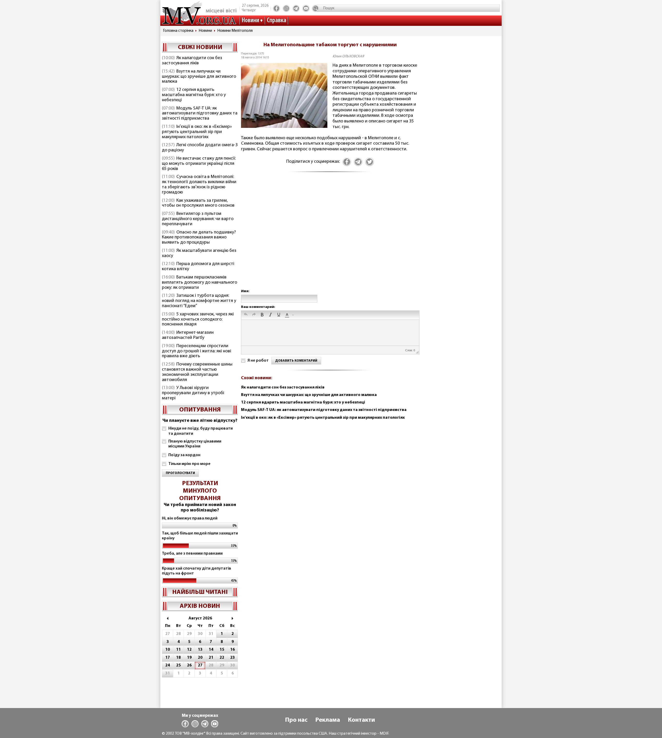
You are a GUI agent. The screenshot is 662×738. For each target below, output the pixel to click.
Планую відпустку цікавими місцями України (194, 443)
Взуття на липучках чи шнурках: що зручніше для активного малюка (199, 76)
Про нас (296, 720)
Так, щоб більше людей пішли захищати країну (200, 535)
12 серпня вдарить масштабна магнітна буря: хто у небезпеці (194, 95)
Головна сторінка (178, 31)
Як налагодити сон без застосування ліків (192, 61)
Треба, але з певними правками (192, 553)
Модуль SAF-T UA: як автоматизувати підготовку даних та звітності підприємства (199, 113)
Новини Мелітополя (235, 31)
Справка (276, 20)
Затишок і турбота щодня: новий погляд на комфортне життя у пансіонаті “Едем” (199, 300)
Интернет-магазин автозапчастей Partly (188, 335)
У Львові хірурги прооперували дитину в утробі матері (193, 393)
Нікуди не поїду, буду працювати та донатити (200, 431)
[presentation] (245, 315)
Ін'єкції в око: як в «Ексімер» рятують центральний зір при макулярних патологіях (197, 132)
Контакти (361, 720)
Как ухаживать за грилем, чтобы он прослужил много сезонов (198, 203)
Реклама (327, 720)
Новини (250, 20)
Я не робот (258, 361)
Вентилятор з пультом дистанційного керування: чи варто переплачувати (198, 219)
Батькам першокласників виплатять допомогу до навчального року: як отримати (199, 282)
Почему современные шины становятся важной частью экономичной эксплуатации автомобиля (197, 372)
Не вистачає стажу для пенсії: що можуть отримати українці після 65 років (199, 163)
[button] (246, 315)
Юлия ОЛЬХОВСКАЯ (348, 56)
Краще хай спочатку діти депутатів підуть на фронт (196, 571)
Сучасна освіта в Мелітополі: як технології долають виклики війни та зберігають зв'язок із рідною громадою (199, 185)
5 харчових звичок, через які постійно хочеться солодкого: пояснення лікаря (198, 319)
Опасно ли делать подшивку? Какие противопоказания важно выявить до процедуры (199, 237)
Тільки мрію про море (189, 464)
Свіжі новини (200, 47)
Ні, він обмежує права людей (189, 518)
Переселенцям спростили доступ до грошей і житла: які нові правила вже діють (196, 351)
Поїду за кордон (184, 455)
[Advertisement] (330, 236)
